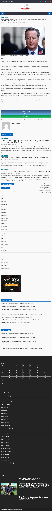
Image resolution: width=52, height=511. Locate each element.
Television (4, 226)
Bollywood (4, 220)
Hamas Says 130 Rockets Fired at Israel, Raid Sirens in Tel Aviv (16, 322)
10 (2, 373)
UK (45, 119)
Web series (5, 229)
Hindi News (4, 204)
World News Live (4, 17)
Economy (4, 201)
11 (9, 373)
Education (4, 215)
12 (16, 373)
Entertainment (5, 218)
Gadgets (4, 233)
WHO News (4, 265)
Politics (4, 241)
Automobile (5, 206)
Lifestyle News (5, 254)
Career (4, 212)
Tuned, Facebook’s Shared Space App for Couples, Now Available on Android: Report (22, 314)
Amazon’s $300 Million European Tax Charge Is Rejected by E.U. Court (18, 306)
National (4, 238)
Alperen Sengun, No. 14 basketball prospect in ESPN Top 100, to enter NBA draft (20, 309)
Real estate (5, 244)
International (5, 236)
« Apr (2, 383)
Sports (3, 247)
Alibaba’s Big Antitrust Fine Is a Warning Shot (8, 184)
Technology (5, 250)
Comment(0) (22, 22)
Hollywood (4, 223)
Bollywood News (6, 196)
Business (4, 198)
